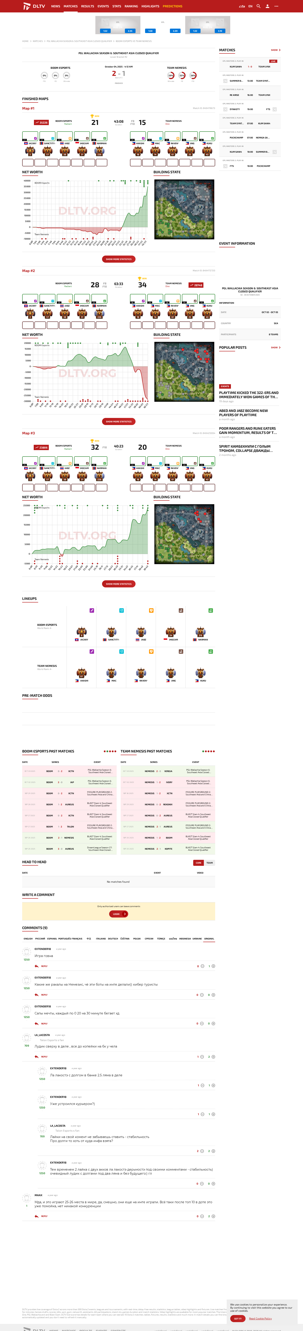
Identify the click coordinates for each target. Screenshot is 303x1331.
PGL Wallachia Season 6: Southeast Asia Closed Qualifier (119, 53)
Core (198, 862)
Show (274, 50)
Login (116, 914)
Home (25, 41)
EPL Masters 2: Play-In (233, 61)
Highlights (150, 6)
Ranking (131, 6)
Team (210, 862)
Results (87, 6)
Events (103, 6)
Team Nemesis (177, 67)
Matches (71, 6)
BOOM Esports (60, 67)
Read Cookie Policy (260, 1318)
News (55, 6)
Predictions (172, 6)
